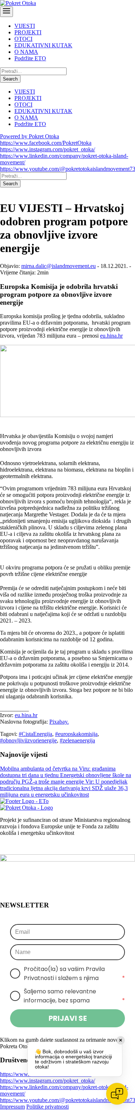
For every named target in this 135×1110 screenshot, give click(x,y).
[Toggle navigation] (6, 11)
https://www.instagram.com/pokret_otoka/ (47, 149)
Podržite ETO (30, 58)
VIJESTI (24, 26)
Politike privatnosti (47, 1107)
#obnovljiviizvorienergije (28, 740)
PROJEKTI (27, 32)
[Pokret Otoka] (18, 3)
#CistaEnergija (35, 734)
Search (10, 79)
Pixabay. (59, 722)
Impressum (12, 1107)
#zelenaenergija (77, 740)
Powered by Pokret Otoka (29, 136)
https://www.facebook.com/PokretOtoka (45, 143)
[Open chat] (117, 1094)
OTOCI (23, 39)
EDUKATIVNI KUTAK (43, 45)
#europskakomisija (76, 734)
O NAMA (26, 52)
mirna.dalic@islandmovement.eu (58, 266)
